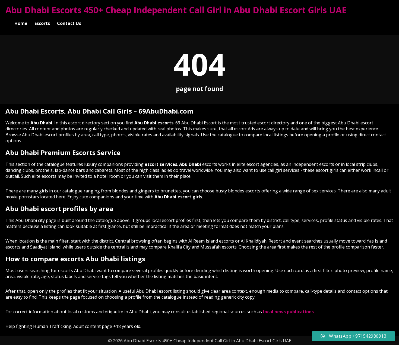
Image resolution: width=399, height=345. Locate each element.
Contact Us (69, 23)
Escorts (42, 23)
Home (20, 23)
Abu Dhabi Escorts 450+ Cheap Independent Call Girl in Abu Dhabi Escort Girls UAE (176, 10)
